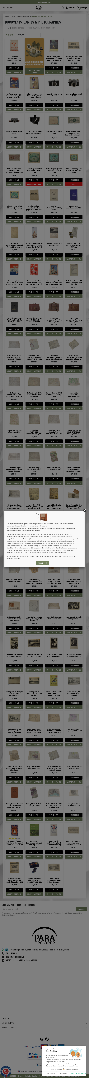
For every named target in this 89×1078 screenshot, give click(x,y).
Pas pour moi (49, 1074)
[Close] (85, 511)
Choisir (63, 1073)
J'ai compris (42, 563)
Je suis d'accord (78, 1073)
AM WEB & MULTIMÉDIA (71, 1069)
